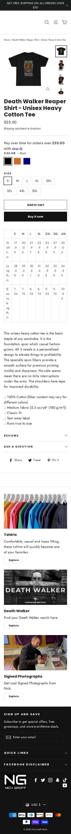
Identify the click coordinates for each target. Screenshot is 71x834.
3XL (9, 191)
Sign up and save (22, 714)
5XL (34, 191)
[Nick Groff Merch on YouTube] (65, 785)
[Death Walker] (35, 587)
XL (37, 181)
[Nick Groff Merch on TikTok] (65, 779)
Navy (27, 161)
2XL (48, 181)
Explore (14, 560)
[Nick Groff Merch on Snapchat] (57, 779)
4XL (22, 191)
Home (7, 39)
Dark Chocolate (17, 161)
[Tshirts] (35, 511)
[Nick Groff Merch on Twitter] (43, 779)
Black (8, 161)
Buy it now (35, 217)
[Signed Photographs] (35, 652)
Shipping (9, 128)
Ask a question (18, 446)
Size (7, 173)
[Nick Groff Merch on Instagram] (50, 779)
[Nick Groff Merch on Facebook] (36, 779)
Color (15, 153)
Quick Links (16, 753)
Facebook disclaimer (27, 764)
